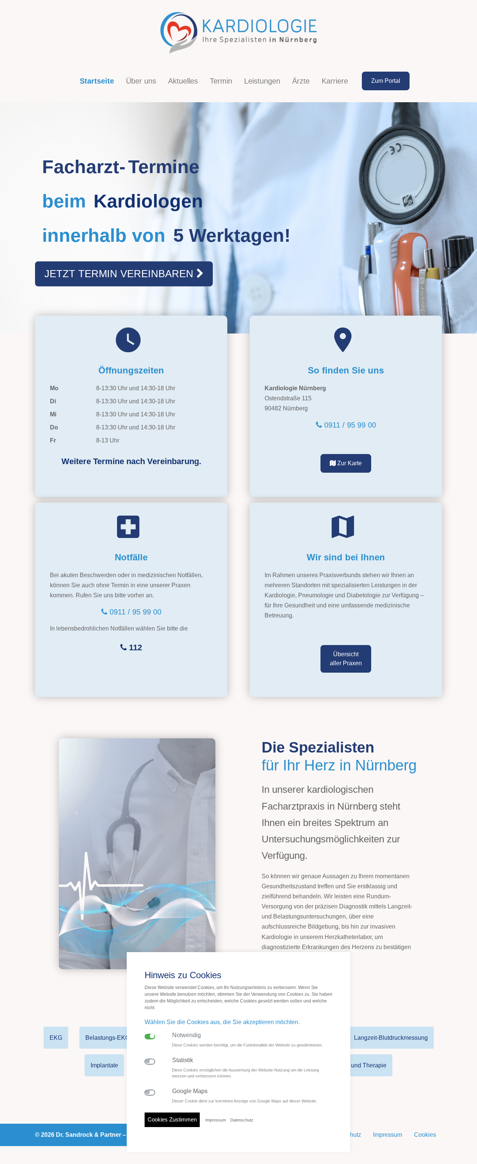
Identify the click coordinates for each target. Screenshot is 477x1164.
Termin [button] (221, 81)
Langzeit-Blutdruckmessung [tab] (391, 1038)
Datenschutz (241, 1120)
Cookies (425, 1135)
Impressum (387, 1135)
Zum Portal (385, 81)
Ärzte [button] (301, 81)
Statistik (182, 1060)
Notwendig (186, 1035)
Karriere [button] (335, 81)
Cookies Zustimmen (172, 1119)
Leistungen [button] (262, 81)
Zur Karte (349, 463)
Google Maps (190, 1091)
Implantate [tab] (104, 1065)
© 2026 (95, 1135)
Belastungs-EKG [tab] (107, 1038)
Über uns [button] (141, 81)
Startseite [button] (97, 81)
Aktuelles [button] (183, 81)
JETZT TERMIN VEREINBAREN (120, 273)
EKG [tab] (56, 1038)
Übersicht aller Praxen (346, 658)
